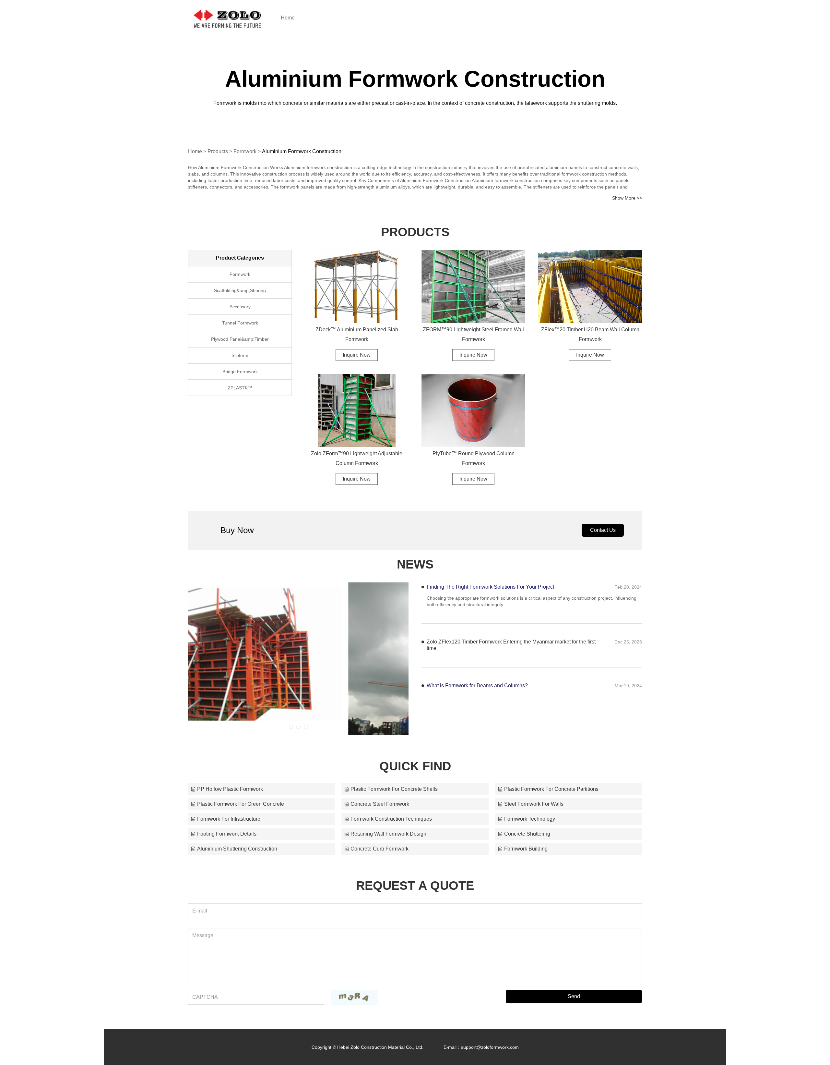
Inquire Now (357, 355)
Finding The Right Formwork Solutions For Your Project (490, 587)
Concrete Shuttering (527, 834)
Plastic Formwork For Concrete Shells (394, 789)
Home (288, 17)
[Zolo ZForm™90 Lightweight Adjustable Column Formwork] (357, 410)
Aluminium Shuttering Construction (237, 848)
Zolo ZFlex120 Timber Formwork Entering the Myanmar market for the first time (511, 645)
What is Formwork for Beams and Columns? (477, 685)
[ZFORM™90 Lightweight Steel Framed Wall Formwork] (473, 286)
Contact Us (603, 530)
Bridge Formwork (240, 371)
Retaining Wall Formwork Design (388, 834)
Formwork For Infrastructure (228, 819)
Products (218, 151)
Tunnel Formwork (240, 322)
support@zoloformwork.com (490, 1047)
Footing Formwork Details (226, 834)
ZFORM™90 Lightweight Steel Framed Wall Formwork (473, 334)
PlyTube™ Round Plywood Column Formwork (474, 458)
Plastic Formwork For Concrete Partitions (551, 789)
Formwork (244, 151)
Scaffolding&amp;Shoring (240, 290)
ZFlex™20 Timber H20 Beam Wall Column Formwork (590, 334)
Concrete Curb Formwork (379, 848)
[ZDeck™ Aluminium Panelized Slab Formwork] (357, 286)
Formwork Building (526, 848)
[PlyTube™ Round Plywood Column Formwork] (473, 410)
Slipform (239, 355)
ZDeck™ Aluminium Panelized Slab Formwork (356, 334)
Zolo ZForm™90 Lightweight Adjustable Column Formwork (356, 458)
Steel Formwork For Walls (533, 804)
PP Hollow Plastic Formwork (230, 789)
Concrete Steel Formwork (379, 804)
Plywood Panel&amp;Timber (240, 339)
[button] (291, 727)
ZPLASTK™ (240, 387)
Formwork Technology (529, 819)
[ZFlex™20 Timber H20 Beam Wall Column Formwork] (590, 286)
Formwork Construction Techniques (391, 819)
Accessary (240, 306)
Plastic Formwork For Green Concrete (240, 804)
